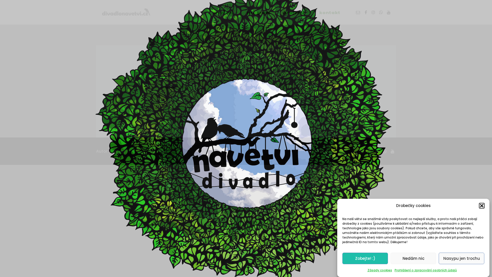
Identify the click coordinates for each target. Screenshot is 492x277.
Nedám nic (413, 258)
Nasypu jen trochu (461, 258)
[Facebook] (365, 12)
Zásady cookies (379, 270)
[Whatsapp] (381, 12)
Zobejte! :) (365, 258)
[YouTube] (388, 12)
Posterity (119, 151)
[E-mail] (358, 12)
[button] (481, 205)
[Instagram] (373, 12)
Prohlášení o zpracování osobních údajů (426, 270)
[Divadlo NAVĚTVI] (125, 12)
